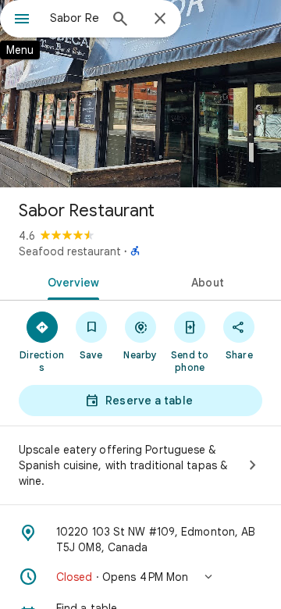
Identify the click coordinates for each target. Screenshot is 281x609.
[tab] (70, 281)
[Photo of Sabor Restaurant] (140, 93)
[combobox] (74, 18)
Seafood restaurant (70, 251)
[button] (140, 577)
